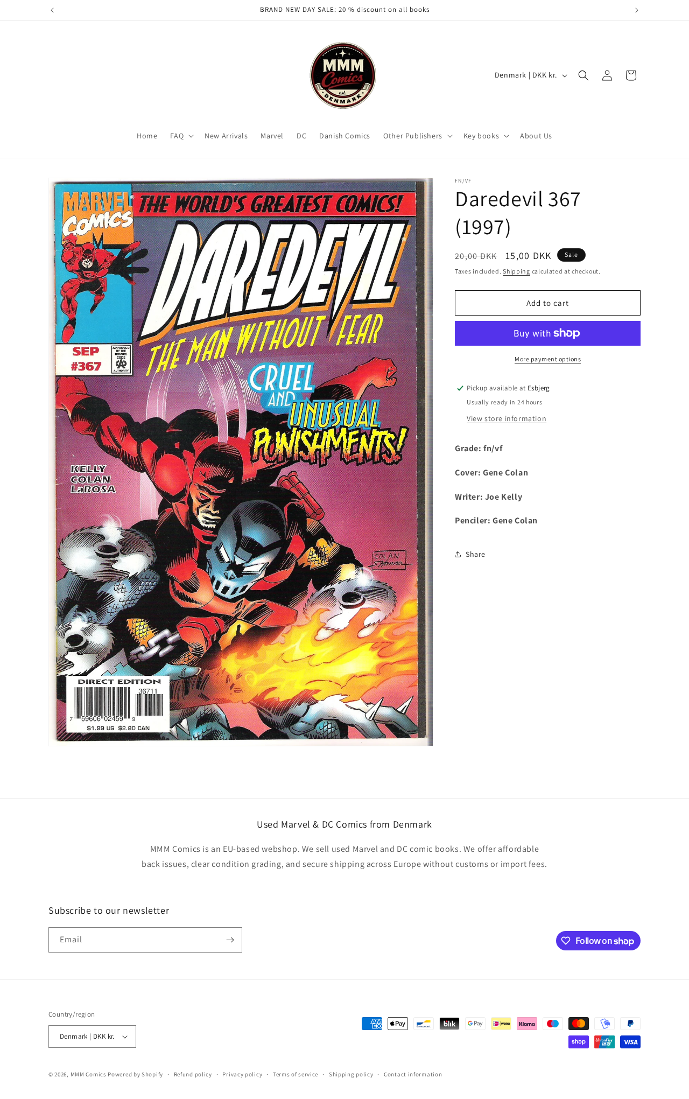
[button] (181, 135)
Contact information (413, 1074)
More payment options (548, 359)
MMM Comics (89, 1074)
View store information (506, 418)
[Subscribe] (230, 940)
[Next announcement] (637, 10)
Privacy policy (242, 1074)
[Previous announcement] (52, 10)
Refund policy (193, 1074)
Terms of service (295, 1074)
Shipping (516, 271)
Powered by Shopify (135, 1074)
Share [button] (476, 554)
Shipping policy (351, 1074)
